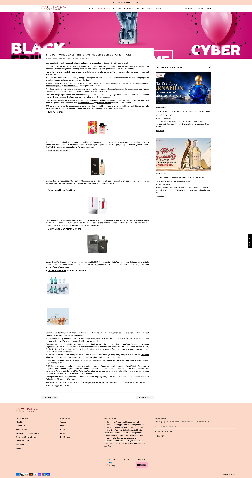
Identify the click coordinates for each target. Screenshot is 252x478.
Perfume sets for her (64, 371)
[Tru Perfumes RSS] (210, 67)
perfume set (82, 83)
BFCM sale (124, 339)
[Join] (234, 426)
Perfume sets (72, 97)
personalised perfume (97, 100)
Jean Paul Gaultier (57, 270)
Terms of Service (22, 441)
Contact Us (20, 426)
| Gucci (136, 427)
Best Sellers (65, 437)
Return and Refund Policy (26, 437)
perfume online (75, 225)
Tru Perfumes (228, 474)
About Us (19, 422)
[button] (91, 8)
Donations (20, 444)
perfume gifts (109, 72)
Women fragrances (68, 369)
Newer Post (144, 397)
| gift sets (115, 425)
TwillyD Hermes (56, 112)
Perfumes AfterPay (134, 360)
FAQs (18, 448)
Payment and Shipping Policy (27, 433)
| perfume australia (127, 425)
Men (62, 426)
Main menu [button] (65, 418)
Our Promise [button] (110, 418)
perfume (108, 422)
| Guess (128, 422)
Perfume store (61, 78)
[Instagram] (163, 436)
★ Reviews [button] (250, 241)
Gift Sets (63, 433)
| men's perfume (118, 422)
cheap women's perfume (66, 373)
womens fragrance (72, 63)
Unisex (63, 429)
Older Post (49, 397)
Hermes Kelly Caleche (74, 183)
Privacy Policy (21, 429)
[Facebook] (158, 436)
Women (63, 422)
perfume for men (91, 63)
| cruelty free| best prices (122, 427)
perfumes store (87, 147)
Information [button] (22, 418)
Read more (160, 130)
